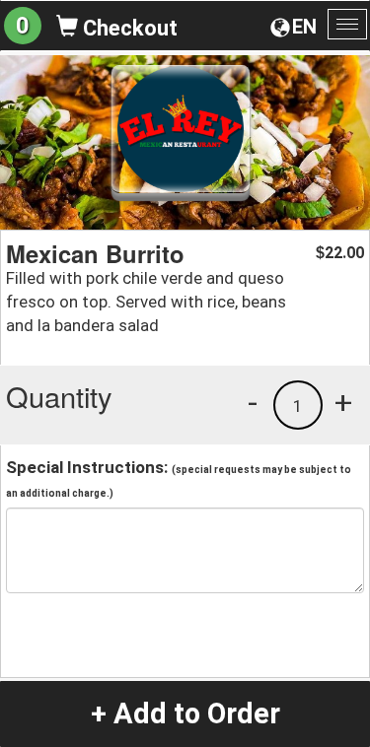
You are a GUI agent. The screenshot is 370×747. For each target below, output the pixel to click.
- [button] (253, 402)
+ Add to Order (185, 713)
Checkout (128, 28)
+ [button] (343, 402)
